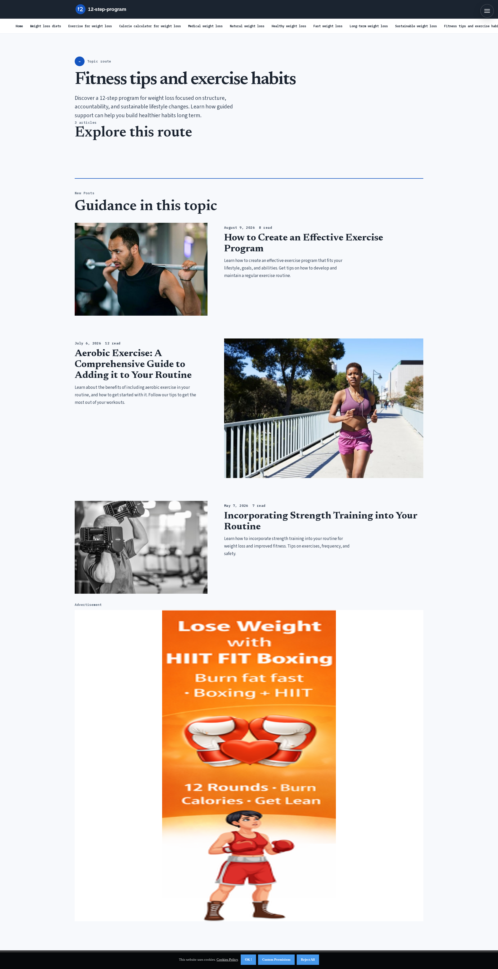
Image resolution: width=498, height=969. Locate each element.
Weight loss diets (45, 26)
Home (19, 26)
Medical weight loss (205, 26)
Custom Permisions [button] (276, 959)
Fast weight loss (327, 26)
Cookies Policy (227, 959)
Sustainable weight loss (416, 26)
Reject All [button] (308, 959)
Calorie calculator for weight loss (150, 26)
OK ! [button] (248, 959)
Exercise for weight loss (90, 26)
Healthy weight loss (289, 26)
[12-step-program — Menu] (487, 11)
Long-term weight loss (369, 26)
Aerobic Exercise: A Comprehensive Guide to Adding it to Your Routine (133, 364)
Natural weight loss (247, 26)
